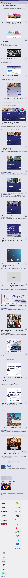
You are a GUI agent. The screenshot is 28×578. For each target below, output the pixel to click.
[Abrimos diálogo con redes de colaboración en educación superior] (14, 34)
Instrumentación (14, 129)
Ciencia (2, 129)
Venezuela (15, 105)
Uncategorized (9, 266)
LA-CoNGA (12, 105)
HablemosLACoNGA (9, 105)
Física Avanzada (6, 105)
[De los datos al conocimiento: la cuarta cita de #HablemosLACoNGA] (14, 138)
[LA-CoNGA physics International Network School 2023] (14, 345)
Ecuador (3, 105)
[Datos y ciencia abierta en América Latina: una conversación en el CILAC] (14, 255)
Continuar (13, 27)
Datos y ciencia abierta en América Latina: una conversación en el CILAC (9, 495)
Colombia (2, 105)
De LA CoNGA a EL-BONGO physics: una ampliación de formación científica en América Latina (12, 493)
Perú (13, 105)
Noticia (9, 125)
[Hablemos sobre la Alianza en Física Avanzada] (14, 207)
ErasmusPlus (6, 221)
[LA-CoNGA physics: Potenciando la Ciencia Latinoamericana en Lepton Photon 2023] (14, 419)
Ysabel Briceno (3, 125)
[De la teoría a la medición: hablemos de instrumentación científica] (14, 114)
